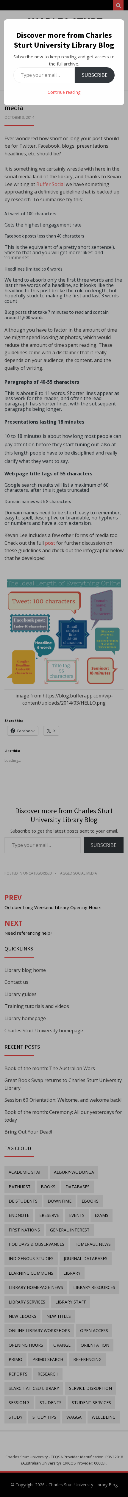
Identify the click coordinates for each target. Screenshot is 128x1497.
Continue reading (64, 92)
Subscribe (94, 75)
